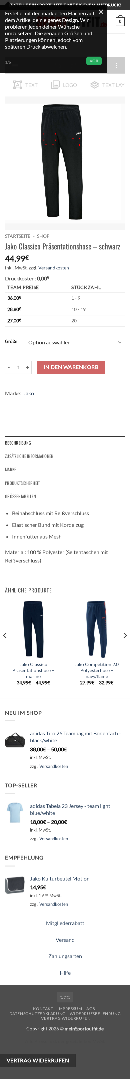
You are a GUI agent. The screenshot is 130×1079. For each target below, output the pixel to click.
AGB (90, 1008)
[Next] (125, 648)
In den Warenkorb (71, 367)
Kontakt (43, 1008)
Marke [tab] (10, 469)
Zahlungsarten (65, 956)
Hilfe (65, 972)
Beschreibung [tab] (18, 443)
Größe (11, 341)
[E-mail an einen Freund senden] (47, 402)
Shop (43, 236)
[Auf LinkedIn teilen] (71, 402)
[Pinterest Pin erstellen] (59, 402)
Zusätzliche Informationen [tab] (29, 456)
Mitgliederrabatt (65, 923)
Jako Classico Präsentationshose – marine (33, 670)
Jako (28, 393)
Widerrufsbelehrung (95, 1013)
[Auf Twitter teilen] (35, 402)
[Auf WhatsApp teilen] (11, 402)
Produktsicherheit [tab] (22, 483)
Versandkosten (53, 267)
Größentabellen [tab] (20, 496)
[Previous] (5, 648)
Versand (65, 939)
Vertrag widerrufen (65, 1018)
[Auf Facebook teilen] (23, 402)
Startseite (17, 236)
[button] (120, 21)
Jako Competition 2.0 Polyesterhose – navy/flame (97, 670)
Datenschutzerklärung (37, 1013)
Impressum (69, 1008)
